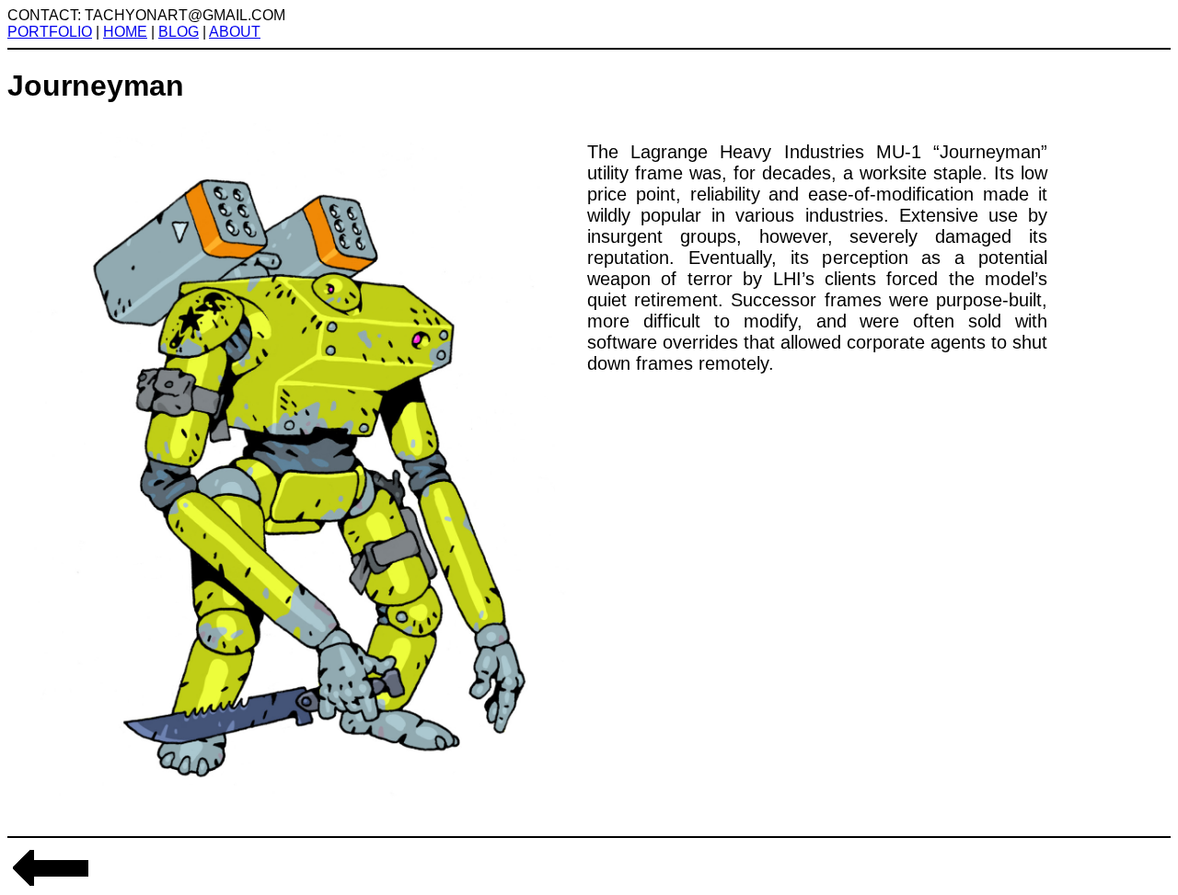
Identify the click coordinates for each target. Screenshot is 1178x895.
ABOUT (234, 32)
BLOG (178, 32)
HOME (125, 32)
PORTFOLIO (49, 32)
